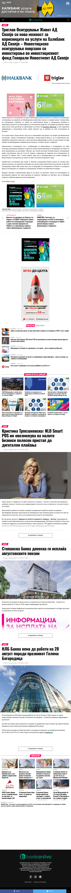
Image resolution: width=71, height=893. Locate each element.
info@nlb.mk (49, 732)
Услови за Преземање (40, 882)
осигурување (16, 209)
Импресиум (28, 882)
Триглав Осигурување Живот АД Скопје (16, 211)
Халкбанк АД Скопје (37, 211)
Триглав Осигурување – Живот (33, 209)
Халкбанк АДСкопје (49, 127)
